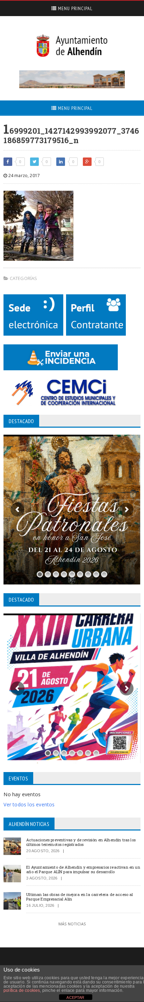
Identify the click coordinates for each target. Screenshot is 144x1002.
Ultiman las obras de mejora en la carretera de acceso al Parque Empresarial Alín (79, 897)
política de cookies (21, 990)
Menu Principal (75, 8)
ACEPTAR (75, 997)
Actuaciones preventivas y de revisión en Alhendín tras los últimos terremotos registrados (81, 842)
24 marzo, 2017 (23, 175)
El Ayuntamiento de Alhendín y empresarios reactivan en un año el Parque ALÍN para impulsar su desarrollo (83, 869)
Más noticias (72, 923)
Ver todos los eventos (29, 804)
